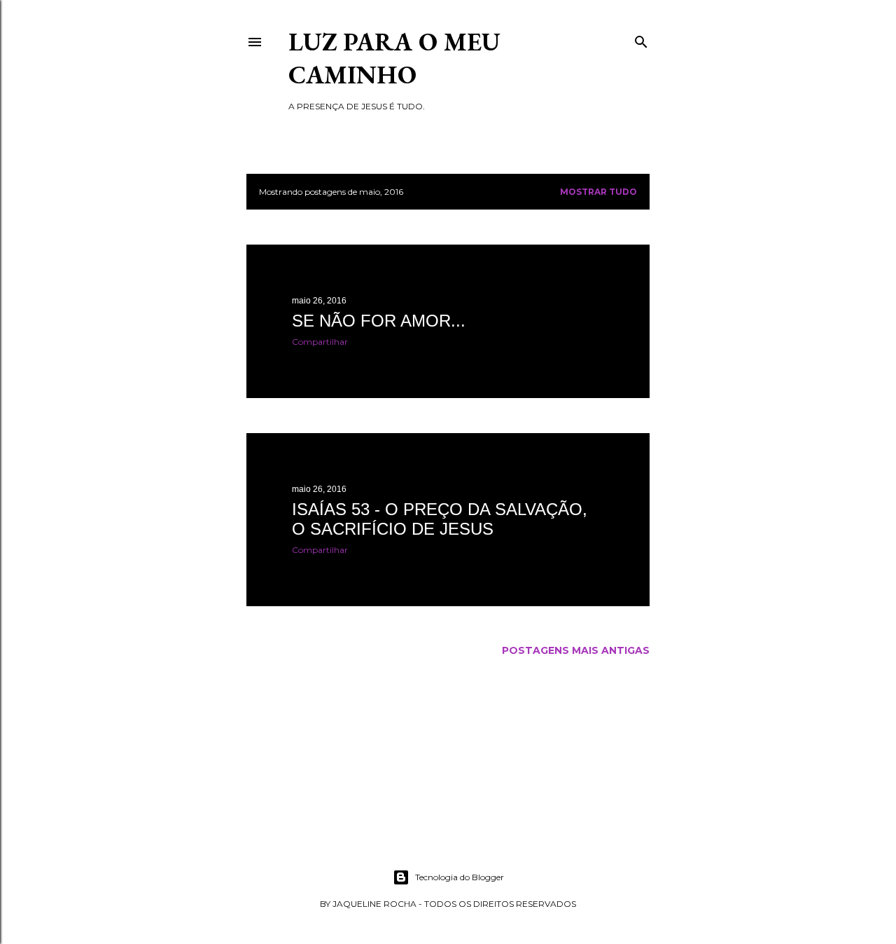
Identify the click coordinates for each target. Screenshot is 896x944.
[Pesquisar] (641, 39)
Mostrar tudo (598, 191)
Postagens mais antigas (576, 650)
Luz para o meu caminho (394, 58)
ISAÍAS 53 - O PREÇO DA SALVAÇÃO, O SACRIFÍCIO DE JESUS (439, 519)
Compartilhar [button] (320, 341)
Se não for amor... (378, 320)
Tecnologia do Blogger (459, 877)
